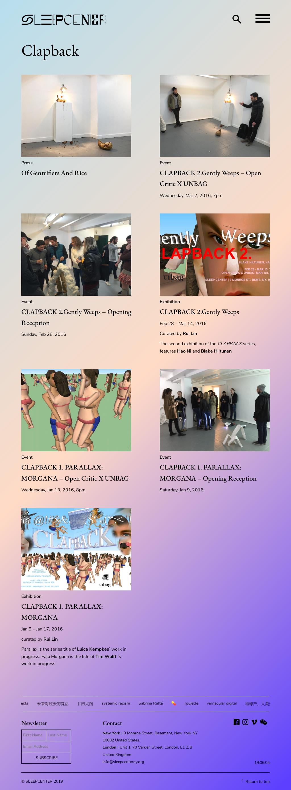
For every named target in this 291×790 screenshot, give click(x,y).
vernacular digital (205, 703)
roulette (175, 703)
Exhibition (170, 302)
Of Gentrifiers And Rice (54, 172)
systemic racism (99, 703)
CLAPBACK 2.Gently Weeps (199, 311)
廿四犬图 (68, 704)
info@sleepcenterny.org (124, 761)
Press (27, 163)
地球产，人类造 (242, 704)
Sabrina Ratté (134, 703)
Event (165, 163)
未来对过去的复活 (36, 704)
